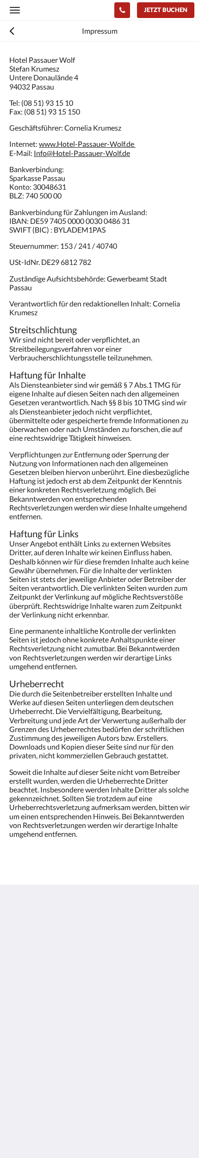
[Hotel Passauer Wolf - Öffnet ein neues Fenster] (18, 1014)
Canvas (60, 1132)
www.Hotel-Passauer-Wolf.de (87, 143)
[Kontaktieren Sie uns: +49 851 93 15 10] (122, 10)
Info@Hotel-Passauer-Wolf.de (82, 153)
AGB (17, 1057)
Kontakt (22, 1073)
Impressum (27, 1065)
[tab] (99, 1042)
